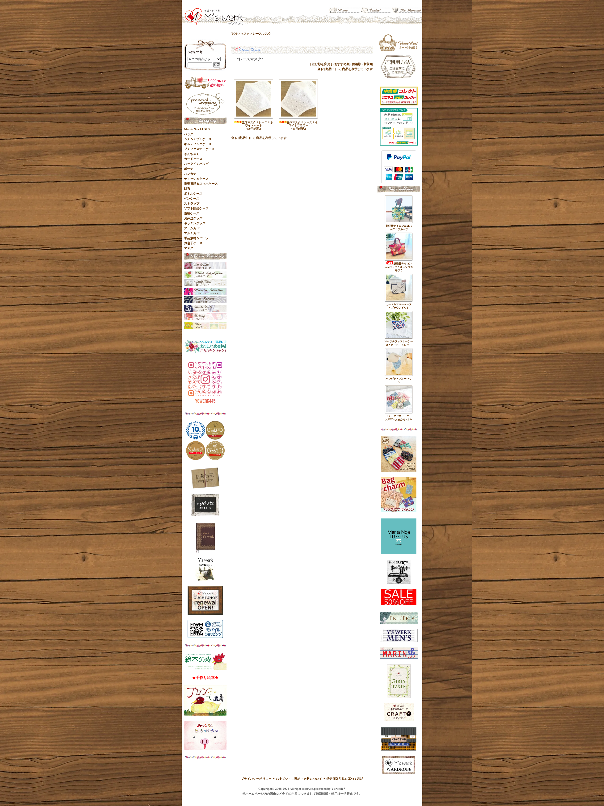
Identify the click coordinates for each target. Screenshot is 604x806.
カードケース (193, 159)
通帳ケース (191, 213)
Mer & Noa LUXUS (197, 129)
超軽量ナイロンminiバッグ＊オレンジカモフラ (399, 267)
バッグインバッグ (196, 164)
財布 (187, 188)
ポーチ (188, 169)
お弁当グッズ (193, 218)
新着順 (368, 64)
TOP (234, 33)
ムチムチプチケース (198, 139)
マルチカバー (193, 233)
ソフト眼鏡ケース (196, 208)
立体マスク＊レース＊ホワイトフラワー (302, 124)
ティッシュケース (196, 178)
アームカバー (193, 228)
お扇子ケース (193, 243)
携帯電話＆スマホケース (201, 183)
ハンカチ (190, 173)
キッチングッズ (195, 223)
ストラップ (191, 203)
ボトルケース (193, 193)
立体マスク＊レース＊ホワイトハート (257, 124)
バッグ (188, 134)
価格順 (356, 64)
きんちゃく (191, 154)
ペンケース (191, 198)
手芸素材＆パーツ (196, 238)
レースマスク (262, 33)
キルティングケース (198, 144)
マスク (245, 33)
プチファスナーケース (199, 149)
